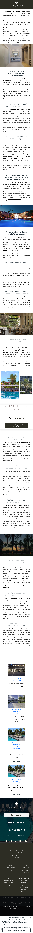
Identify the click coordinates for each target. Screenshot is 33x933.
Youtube (8, 886)
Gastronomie (11, 863)
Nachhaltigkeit (23, 887)
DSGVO (23, 882)
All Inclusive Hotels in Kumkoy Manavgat (16, 745)
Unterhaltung (26, 869)
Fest (8, 884)
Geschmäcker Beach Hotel (11, 869)
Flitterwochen (16, 857)
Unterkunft (16, 848)
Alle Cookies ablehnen (24, 927)
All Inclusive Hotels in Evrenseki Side (16, 781)
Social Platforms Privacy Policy (16, 835)
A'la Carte (10, 865)
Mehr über (12, 924)
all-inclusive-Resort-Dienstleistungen (16, 97)
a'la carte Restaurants (14, 199)
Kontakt (23, 891)
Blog (23, 886)
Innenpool (26, 872)
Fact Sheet (23, 880)
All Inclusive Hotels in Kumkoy (16, 711)
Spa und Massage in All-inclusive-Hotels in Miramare (16, 585)
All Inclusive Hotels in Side (16, 679)
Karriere (23, 889)
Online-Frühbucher (18, 284)
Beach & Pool (26, 871)
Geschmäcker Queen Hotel (11, 871)
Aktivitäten (25, 863)
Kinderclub (26, 867)
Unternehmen (23, 878)
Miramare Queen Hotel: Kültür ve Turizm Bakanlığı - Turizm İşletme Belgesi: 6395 (16, 903)
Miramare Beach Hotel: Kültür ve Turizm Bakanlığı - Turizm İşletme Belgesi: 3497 (16, 898)
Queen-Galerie (8, 882)
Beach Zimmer (16, 854)
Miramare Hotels (23, 84)
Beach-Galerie (8, 880)
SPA (26, 865)
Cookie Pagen (23, 884)
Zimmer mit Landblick (19, 158)
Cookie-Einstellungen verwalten (16, 930)
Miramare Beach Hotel (16, 850)
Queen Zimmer (16, 856)
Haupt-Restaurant (11, 867)
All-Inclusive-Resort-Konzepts (12, 645)
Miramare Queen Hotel (16, 852)
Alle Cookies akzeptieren (9, 927)
